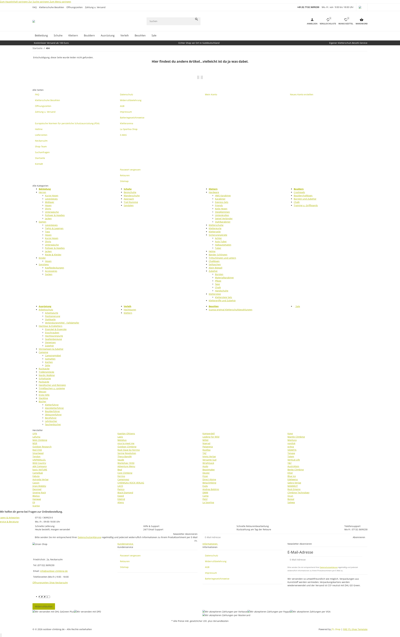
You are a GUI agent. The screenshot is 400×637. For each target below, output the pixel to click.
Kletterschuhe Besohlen (51, 7)
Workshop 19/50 (126, 463)
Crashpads (299, 192)
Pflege (218, 280)
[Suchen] (196, 19)
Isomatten (50, 358)
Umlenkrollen (222, 215)
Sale (297, 306)
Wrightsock (208, 463)
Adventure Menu (126, 466)
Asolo (205, 466)
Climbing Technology (298, 492)
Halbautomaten (223, 244)
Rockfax (206, 449)
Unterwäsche (52, 211)
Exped (121, 495)
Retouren (125, 561)
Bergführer (51, 417)
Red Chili (37, 449)
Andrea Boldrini (210, 489)
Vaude (121, 459)
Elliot (290, 472)
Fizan (205, 476)
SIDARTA (292, 449)
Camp (205, 495)
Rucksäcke (44, 368)
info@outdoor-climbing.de (54, 571)
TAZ (204, 453)
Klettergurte (215, 228)
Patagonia (207, 446)
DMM (205, 492)
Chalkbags (214, 261)
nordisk (291, 443)
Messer (42, 391)
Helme (212, 251)
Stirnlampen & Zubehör (51, 348)
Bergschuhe (130, 192)
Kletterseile (215, 231)
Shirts (48, 208)
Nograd (206, 443)
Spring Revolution (127, 453)
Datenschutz (211, 555)
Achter (218, 238)
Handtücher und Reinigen (52, 385)
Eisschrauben (52, 332)
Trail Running (131, 202)
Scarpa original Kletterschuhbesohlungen (230, 309)
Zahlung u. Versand (95, 7)
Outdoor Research (42, 446)
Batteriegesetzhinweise (217, 578)
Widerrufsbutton (43, 606)
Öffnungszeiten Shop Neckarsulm (50, 582)
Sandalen (129, 205)
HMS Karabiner (223, 195)
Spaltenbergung (53, 339)
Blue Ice (292, 476)
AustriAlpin (293, 466)
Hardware (214, 192)
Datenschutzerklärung (89, 537)
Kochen (49, 362)
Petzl (205, 499)
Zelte (47, 365)
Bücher (42, 401)
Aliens (121, 502)
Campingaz (123, 479)
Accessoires (51, 271)
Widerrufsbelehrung (215, 561)
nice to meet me (126, 443)
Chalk (218, 287)
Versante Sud (209, 459)
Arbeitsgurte (51, 312)
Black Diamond (125, 492)
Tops (47, 231)
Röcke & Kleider (53, 254)
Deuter (206, 472)
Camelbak (37, 472)
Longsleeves (51, 198)
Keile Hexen (221, 208)
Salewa (291, 502)
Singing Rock (39, 492)
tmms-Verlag (209, 456)
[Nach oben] (1, 635)
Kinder (42, 257)
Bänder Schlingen (218, 254)
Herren (42, 192)
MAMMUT (293, 486)
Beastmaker (208, 469)
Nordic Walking (47, 375)
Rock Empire (294, 489)
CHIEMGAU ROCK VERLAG (131, 482)
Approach (129, 198)
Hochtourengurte (54, 335)
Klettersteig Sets (223, 297)
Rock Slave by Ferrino (129, 449)
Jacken (48, 218)
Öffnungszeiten (74, 7)
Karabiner (220, 198)
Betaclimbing (209, 482)
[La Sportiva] (200, 79)
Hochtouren (130, 309)
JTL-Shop (336, 629)
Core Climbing (125, 472)
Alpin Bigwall (215, 267)
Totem (291, 456)
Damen (42, 221)
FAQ (34, 7)
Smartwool (38, 453)
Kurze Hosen (51, 195)
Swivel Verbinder (224, 218)
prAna (291, 446)
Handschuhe (221, 290)
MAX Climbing (39, 440)
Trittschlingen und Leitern (222, 257)
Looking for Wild (210, 436)
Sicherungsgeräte (218, 234)
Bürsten (219, 274)
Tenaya (291, 453)
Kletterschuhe (216, 225)
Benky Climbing (296, 469)
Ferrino (121, 476)
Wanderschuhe (132, 195)
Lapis (120, 436)
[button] (362, 7)
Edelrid (121, 499)
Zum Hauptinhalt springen (14, 1)
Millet (205, 440)
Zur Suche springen (39, 1)
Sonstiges (44, 264)
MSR (34, 443)
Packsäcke (44, 381)
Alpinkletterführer (54, 408)
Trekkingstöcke (46, 371)
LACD (120, 486)
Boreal (291, 499)
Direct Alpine (209, 479)
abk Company (39, 466)
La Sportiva (208, 502)
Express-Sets (221, 202)
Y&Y (290, 463)
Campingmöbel (53, 355)
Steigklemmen (222, 211)
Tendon (36, 456)
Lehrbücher (51, 421)
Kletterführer (52, 404)
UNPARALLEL (39, 459)
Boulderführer (52, 411)
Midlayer (49, 202)
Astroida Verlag (40, 479)
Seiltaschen (215, 264)
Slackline (43, 398)
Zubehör (213, 271)
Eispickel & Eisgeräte (56, 329)
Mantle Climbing (296, 436)
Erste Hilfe (44, 394)
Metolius (122, 440)
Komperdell (208, 433)
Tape (217, 284)
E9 (33, 502)
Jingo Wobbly (39, 486)
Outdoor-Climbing (127, 446)
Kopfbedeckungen (54, 267)
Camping (43, 352)
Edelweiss (293, 479)
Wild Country (39, 463)
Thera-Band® (125, 456)
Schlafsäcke (45, 378)
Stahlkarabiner (222, 221)
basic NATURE (39, 469)
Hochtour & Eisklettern (50, 326)
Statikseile (50, 319)
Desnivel (36, 489)
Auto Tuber (221, 241)
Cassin (35, 482)
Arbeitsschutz (46, 309)
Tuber (218, 248)
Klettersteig (215, 293)
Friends (219, 205)
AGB (207, 567)
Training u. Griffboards (306, 205)
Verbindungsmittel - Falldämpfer (62, 322)
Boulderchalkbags (303, 195)
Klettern (128, 312)
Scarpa (36, 505)
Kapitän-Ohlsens (126, 433)
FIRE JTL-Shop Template (355, 629)
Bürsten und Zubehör (305, 198)
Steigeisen (50, 342)
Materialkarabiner (224, 277)
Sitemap (124, 567)
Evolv (205, 486)
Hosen (48, 205)
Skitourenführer (53, 414)
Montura (292, 440)
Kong (290, 433)
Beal (120, 469)
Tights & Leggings (54, 228)
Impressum (211, 572)
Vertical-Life (294, 459)
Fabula (36, 476)
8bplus (36, 495)
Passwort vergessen (130, 555)
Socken (48, 274)
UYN (34, 433)
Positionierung (52, 316)
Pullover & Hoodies (55, 215)
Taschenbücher (53, 424)
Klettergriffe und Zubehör (222, 300)
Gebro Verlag (294, 482)
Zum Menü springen (60, 1)
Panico (121, 489)
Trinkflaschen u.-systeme (52, 388)
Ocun (290, 495)
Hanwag (36, 499)
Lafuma (36, 436)
